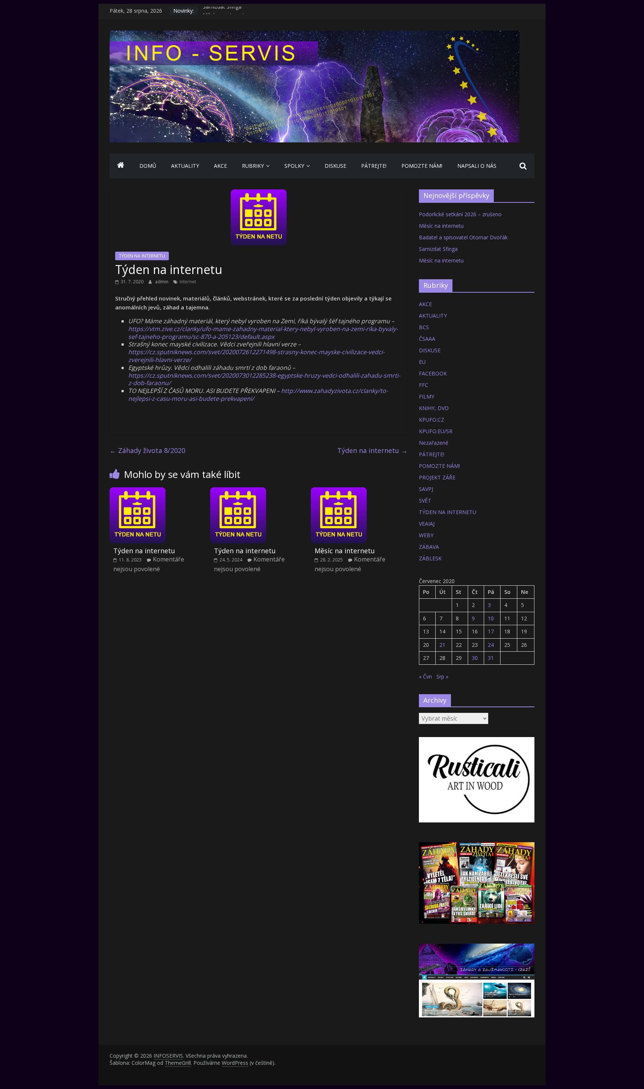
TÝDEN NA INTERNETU (142, 256)
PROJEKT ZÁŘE (437, 477)
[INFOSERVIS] (121, 166)
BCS (424, 327)
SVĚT (425, 500)
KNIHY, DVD (434, 408)
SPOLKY (294, 165)
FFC (423, 384)
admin (162, 281)
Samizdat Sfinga (222, 10)
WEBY (426, 535)
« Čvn (425, 676)
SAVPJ (426, 488)
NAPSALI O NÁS (476, 165)
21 (442, 644)
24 (491, 644)
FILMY (426, 396)
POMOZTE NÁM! (421, 165)
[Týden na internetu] (137, 492)
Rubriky (253, 165)
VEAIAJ (427, 523)
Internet (188, 281)
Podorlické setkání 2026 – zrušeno (460, 214)
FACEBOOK (433, 373)
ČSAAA (427, 338)
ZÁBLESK (430, 558)
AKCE (220, 165)
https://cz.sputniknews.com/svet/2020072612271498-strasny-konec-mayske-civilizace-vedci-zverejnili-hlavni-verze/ (256, 356)
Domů (147, 165)
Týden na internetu (372, 450)
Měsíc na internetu (345, 550)
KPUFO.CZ (431, 419)
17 (491, 631)
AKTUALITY (185, 165)
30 (475, 657)
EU (422, 361)
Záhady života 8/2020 (147, 450)
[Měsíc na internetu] (339, 492)
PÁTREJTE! (373, 165)
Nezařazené (433, 442)
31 (491, 657)
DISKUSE (335, 165)
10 (491, 618)
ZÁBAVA (429, 546)
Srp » (442, 676)
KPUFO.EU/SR (435, 431)
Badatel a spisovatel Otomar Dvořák (463, 237)
